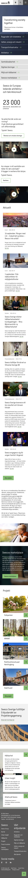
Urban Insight (5, 835)
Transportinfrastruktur (20, 851)
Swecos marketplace (9, 557)
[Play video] (14, 149)
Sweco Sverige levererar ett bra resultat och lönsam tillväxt (15, 405)
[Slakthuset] (15, 677)
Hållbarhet (4, 838)
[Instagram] (7, 862)
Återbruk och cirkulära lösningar (13, 135)
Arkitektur (17, 832)
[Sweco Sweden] (5, 2)
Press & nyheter (5, 844)
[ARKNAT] (15, 627)
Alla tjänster (17, 854)
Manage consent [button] (15, 869)
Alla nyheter (8, 478)
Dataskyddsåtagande (5, 869)
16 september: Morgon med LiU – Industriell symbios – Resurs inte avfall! (15, 236)
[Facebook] (2, 862)
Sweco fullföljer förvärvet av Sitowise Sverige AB (15, 363)
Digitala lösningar (19, 840)
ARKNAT (7, 638)
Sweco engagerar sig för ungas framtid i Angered (14, 453)
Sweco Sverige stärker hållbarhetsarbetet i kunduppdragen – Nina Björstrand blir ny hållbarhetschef (13, 322)
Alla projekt (8, 696)
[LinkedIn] (11, 862)
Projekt (3, 841)
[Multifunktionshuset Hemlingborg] (15, 651)
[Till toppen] (24, 874)
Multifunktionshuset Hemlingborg (12, 663)
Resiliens (5, 180)
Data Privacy (13, 868)
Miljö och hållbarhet (19, 843)
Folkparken (8, 615)
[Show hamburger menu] (25, 2)
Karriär (3, 832)
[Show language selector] (15, 2)
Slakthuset (8, 688)
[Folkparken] (15, 604)
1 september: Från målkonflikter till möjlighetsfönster (12, 276)
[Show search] (20, 2)
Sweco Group (5, 828)
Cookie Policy (21, 868)
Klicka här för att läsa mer (7, 720)
